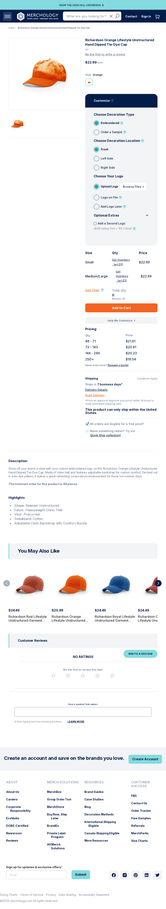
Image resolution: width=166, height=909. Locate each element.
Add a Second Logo (113, 226)
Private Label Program (58, 835)
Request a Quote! (118, 365)
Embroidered (110, 123)
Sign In (146, 16)
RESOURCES (94, 782)
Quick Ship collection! (105, 435)
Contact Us (141, 803)
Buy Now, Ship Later (59, 816)
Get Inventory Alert (122, 276)
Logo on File (109, 197)
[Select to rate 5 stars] (112, 675)
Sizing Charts (8, 894)
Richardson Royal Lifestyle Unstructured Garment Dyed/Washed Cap (115, 620)
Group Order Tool (61, 799)
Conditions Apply (147, 378)
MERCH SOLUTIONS (63, 782)
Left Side (107, 158)
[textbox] (83, 711)
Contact (131, 16)
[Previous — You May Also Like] (6, 583)
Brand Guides (96, 792)
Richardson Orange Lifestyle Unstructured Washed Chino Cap (68, 620)
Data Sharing (67, 894)
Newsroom (16, 833)
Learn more (76, 721)
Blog (89, 807)
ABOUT (12, 782)
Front (104, 149)
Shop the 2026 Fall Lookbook (80, 5)
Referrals (140, 825)
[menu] (22, 817)
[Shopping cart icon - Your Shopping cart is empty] (158, 20)
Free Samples (143, 818)
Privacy (51, 894)
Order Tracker (143, 810)
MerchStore (57, 807)
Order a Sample (111, 132)
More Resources (98, 840)
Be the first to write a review (105, 54)
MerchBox (56, 792)
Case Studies (96, 799)
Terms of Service (31, 894)
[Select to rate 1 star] (53, 675)
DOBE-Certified (19, 825)
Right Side (108, 167)
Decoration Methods (101, 814)
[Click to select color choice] (89, 82)
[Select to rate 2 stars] (68, 675)
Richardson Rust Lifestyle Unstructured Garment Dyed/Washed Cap (28, 620)
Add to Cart (121, 308)
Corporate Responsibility (20, 808)
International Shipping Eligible (102, 823)
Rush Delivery (95, 395)
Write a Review (140, 653)
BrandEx (55, 825)
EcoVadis (14, 818)
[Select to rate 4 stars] (97, 675)
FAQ (136, 795)
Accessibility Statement (94, 894)
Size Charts (141, 840)
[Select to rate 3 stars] (83, 675)
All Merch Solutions (58, 846)
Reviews (14, 840)
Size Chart (92, 290)
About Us (14, 792)
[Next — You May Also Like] (158, 583)
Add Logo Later (111, 206)
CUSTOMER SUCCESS (140, 784)
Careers (14, 799)
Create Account (145, 759)
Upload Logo (109, 186)
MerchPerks (142, 833)
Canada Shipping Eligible (104, 833)
